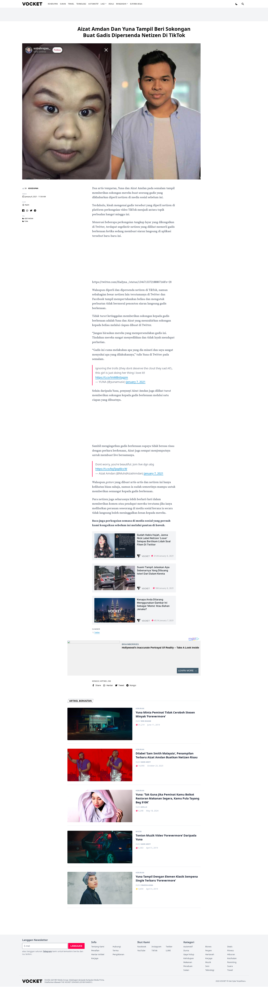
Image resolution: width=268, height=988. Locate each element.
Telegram (47, 951)
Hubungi (117, 946)
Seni (207, 966)
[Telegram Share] (35, 210)
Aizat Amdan (28, 218)
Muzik (139, 831)
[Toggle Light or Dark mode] (237, 4)
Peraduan (187, 966)
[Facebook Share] (23, 210)
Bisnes (208, 946)
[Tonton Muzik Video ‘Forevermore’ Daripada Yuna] (99, 847)
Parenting (231, 962)
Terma (116, 950)
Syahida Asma (147, 885)
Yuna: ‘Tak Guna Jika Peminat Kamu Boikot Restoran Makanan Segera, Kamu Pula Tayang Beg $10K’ (167, 798)
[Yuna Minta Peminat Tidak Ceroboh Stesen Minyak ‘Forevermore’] (99, 724)
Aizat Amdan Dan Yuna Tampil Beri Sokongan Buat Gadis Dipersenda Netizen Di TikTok (134, 32)
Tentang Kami (97, 946)
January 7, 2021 (135, 382)
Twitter (97, 632)
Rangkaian (121, 4)
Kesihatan (232, 958)
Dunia (186, 950)
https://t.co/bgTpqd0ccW (111, 469)
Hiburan (140, 708)
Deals (111, 4)
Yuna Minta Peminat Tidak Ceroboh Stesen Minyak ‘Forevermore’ (165, 714)
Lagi (103, 4)
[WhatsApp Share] (27, 210)
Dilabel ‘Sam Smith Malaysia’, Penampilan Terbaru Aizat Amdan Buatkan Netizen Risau (167, 755)
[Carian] (243, 4)
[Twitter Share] (31, 210)
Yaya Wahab (146, 721)
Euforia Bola (136, 4)
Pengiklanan (118, 954)
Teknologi (81, 4)
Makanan (187, 962)
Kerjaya (94, 958)
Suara (230, 966)
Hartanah (209, 954)
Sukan (63, 4)
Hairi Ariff (146, 762)
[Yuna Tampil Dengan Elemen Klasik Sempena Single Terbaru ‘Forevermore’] (99, 888)
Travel (71, 4)
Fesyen (208, 950)
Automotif (93, 4)
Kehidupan (53, 4)
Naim (27, 205)
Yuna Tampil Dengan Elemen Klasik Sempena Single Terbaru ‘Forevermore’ (167, 878)
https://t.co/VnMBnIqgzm (111, 377)
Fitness (230, 950)
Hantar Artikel (97, 954)
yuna (26, 221)
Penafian (95, 950)
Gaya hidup (188, 954)
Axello (144, 807)
